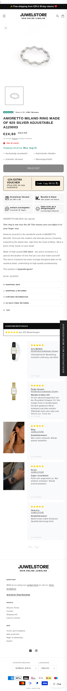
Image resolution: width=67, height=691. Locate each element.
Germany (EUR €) (23, 668)
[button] (57, 16)
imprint (9, 641)
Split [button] (8, 310)
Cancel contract (13, 618)
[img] (11, 332)
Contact (10, 611)
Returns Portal (13, 608)
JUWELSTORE (35, 688)
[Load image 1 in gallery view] (14, 96)
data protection (13, 634)
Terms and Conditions (16, 631)
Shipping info (12, 614)
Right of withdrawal (15, 638)
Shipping (14, 138)
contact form (33, 585)
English (45, 668)
